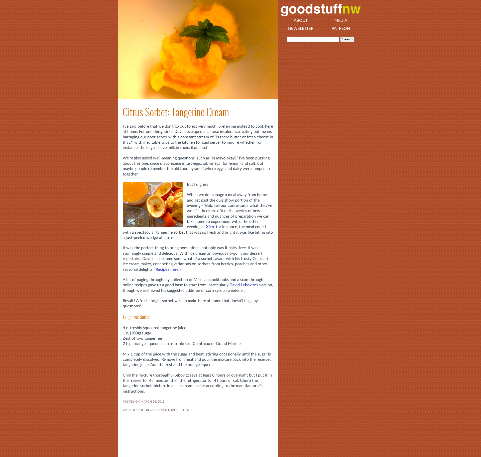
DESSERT (138, 409)
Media (340, 21)
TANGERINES (180, 409)
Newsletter (300, 29)
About (301, 21)
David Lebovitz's (243, 285)
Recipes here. (168, 269)
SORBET (163, 409)
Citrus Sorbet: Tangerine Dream (176, 112)
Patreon (341, 29)
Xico (210, 227)
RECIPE (151, 409)
